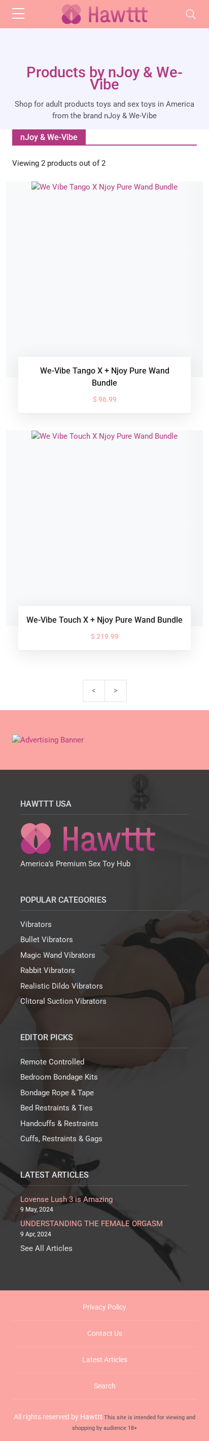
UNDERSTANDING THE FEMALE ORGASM (91, 1223)
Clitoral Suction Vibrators (63, 1001)
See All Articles (46, 1248)
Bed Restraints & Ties (56, 1107)
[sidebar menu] (18, 14)
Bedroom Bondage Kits (59, 1077)
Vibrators (36, 924)
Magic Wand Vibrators (57, 955)
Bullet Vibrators (46, 939)
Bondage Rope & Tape (57, 1092)
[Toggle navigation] (191, 14)
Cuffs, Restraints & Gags (61, 1138)
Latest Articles (104, 1360)
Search (105, 1386)
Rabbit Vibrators (47, 970)
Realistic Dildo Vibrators (61, 986)
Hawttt (91, 1417)
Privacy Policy (104, 1307)
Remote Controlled (52, 1061)
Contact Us (104, 1333)
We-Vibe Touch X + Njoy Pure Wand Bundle (104, 620)
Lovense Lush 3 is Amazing (66, 1199)
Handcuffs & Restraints (59, 1123)
